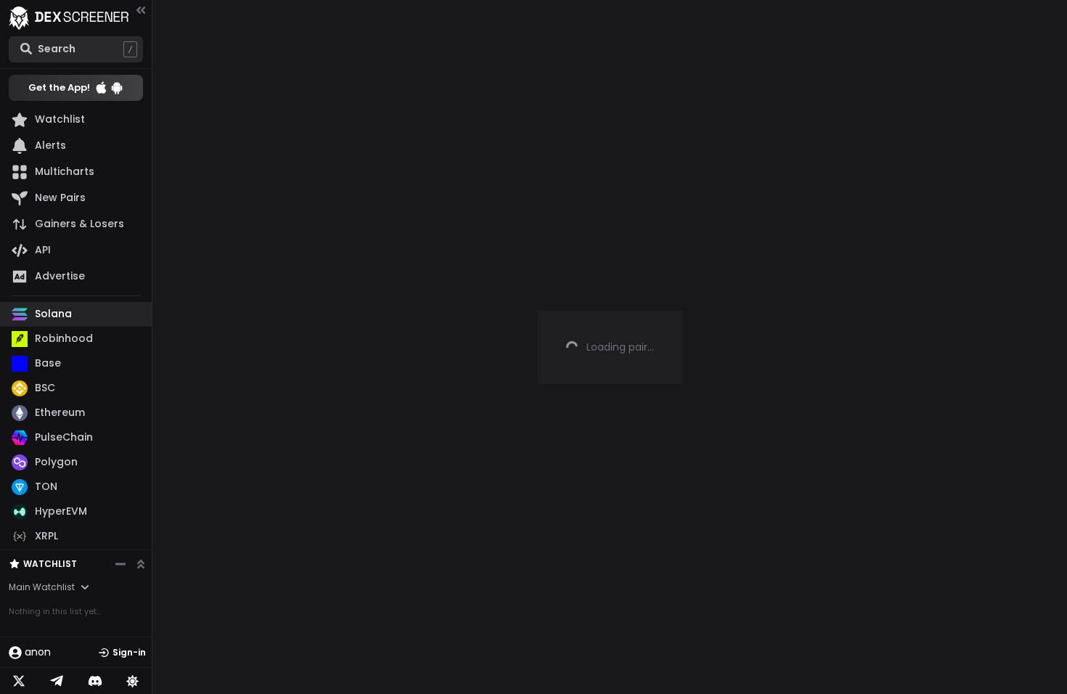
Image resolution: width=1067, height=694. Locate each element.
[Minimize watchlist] (120, 564)
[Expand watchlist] (141, 564)
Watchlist (50, 564)
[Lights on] (133, 681)
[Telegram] (56, 681)
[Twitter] (19, 681)
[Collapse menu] (141, 10)
